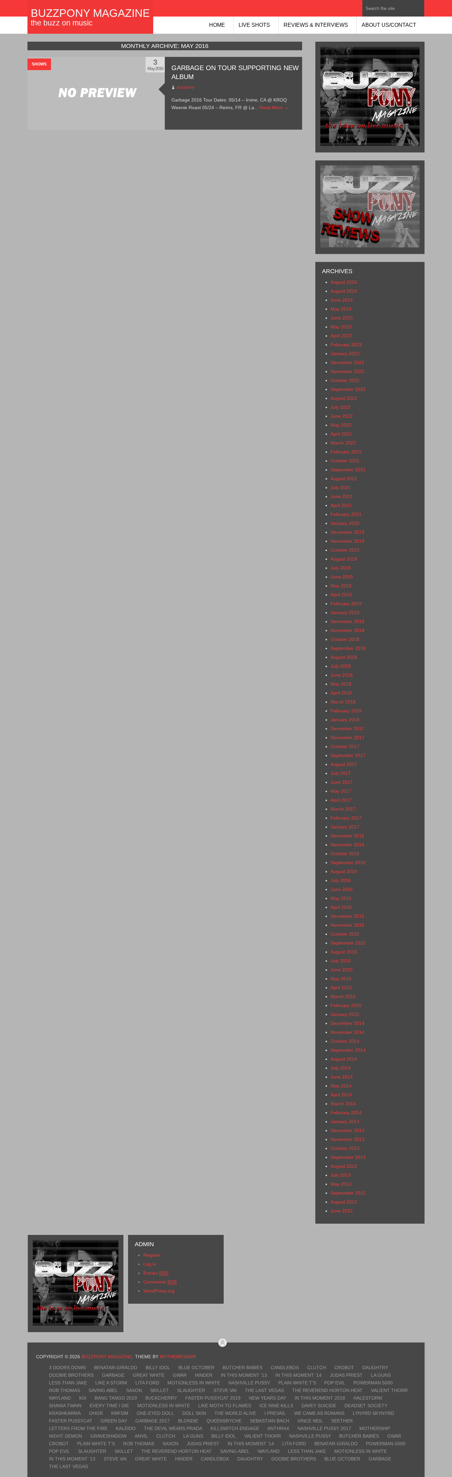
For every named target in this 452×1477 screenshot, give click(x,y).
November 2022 (347, 371)
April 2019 (341, 594)
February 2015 (346, 1005)
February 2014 (346, 1112)
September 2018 (348, 648)
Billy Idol (158, 1367)
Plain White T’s (297, 1382)
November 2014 (347, 1032)
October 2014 (345, 1041)
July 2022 (341, 407)
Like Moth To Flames (224, 1405)
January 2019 (345, 612)
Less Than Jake (68, 1382)
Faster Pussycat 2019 (213, 1398)
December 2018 (347, 621)
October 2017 (345, 746)
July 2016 (341, 880)
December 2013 (347, 1130)
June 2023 (342, 317)
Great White (148, 1375)
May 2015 (341, 978)
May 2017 (341, 791)
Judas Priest (346, 1375)
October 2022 (345, 380)
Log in (149, 1264)
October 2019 (345, 550)
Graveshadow (108, 1436)
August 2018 (344, 657)
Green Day (114, 1420)
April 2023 (341, 335)
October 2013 (345, 1148)
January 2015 (345, 1014)
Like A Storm (111, 1382)
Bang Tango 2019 (116, 1398)
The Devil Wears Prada (173, 1428)
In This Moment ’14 (298, 1375)
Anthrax (278, 1428)
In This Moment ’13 (244, 1375)
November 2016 (347, 844)
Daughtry (375, 1367)
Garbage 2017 (152, 1420)
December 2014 (347, 1023)
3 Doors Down (67, 1367)
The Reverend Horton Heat (327, 1390)
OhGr (96, 1413)
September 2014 (348, 1050)
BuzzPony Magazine (90, 13)
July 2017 (341, 773)
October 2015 (345, 934)
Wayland (60, 1398)
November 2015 (347, 925)
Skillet (159, 1390)
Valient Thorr (389, 1390)
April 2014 (341, 1094)
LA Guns (381, 1375)
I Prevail (275, 1413)
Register (152, 1255)
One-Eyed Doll (155, 1413)
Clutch (316, 1367)
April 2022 (341, 434)
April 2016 (341, 907)
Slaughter (191, 1390)
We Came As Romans (319, 1413)
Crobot (344, 1367)
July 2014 (341, 1068)
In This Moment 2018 (319, 1398)
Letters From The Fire (78, 1428)
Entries (155, 1273)
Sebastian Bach (269, 1420)
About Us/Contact (389, 25)
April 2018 (341, 693)
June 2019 (342, 576)
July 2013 (341, 1175)
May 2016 (341, 898)
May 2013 (341, 1184)
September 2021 (348, 469)
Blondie (188, 1420)
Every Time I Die (109, 1405)
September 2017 (348, 755)
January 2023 (345, 353)
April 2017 (341, 800)
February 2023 (346, 344)
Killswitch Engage (234, 1428)
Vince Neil (310, 1420)
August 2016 (344, 871)
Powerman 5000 (373, 1382)
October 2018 (345, 639)
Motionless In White (193, 1382)
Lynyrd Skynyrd (373, 1413)
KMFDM (119, 1413)
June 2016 (342, 889)
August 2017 (344, 764)
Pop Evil (334, 1382)
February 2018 (346, 710)
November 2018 (347, 630)
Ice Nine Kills (276, 1405)
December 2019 (347, 532)
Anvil (141, 1436)
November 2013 (347, 1139)
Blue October (196, 1367)
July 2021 (341, 487)
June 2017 (342, 782)
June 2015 (342, 969)
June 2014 (342, 1076)
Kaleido (126, 1428)
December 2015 (347, 916)
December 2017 (347, 728)
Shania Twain (65, 1405)
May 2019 (341, 585)
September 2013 (348, 1157)
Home (217, 25)
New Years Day (267, 1398)
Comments (160, 1282)
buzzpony (186, 87)
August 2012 (344, 1201)
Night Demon (65, 1436)
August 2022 (344, 398)
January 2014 (345, 1121)
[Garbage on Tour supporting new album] (96, 93)
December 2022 (347, 362)
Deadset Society (365, 1405)
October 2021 (345, 460)
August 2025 (344, 291)
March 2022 (343, 442)
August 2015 (344, 951)
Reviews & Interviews (316, 25)
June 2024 (342, 300)
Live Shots (254, 25)
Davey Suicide (318, 1405)
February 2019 (346, 603)
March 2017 (343, 809)
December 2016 (347, 835)
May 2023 (341, 326)
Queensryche (224, 1420)
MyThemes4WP (177, 1356)
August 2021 (344, 478)
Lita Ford (147, 1382)
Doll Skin (194, 1413)
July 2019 (341, 567)
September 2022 (348, 389)
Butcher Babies (242, 1367)
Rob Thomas (64, 1390)
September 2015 (348, 943)
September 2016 (348, 862)
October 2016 (345, 853)
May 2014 (341, 1085)
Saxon (134, 1390)
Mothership (374, 1428)
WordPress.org (159, 1290)
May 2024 (341, 309)
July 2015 (341, 960)
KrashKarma (65, 1413)
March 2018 (343, 701)
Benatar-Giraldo (115, 1367)
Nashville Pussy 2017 (324, 1428)
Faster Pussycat (70, 1420)
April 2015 (341, 987)
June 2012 (342, 1210)
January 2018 (345, 719)
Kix (82, 1398)
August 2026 (344, 282)
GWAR (180, 1375)
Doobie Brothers (71, 1375)
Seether (342, 1420)
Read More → (274, 107)
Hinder (203, 1375)
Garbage (113, 1375)
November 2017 (347, 737)
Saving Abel (103, 1390)
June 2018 (342, 675)
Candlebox (285, 1367)
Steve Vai (225, 1390)
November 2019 (347, 541)
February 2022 (346, 451)
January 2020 (345, 523)
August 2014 (344, 1059)
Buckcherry (161, 1398)
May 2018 (341, 684)
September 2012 (348, 1193)
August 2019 (344, 559)
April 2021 (341, 505)
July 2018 (341, 666)
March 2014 (343, 1103)
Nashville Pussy (249, 1382)
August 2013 (344, 1166)
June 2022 (342, 416)
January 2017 (345, 826)
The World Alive (235, 1413)
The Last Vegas (264, 1390)
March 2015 (343, 996)
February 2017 (346, 818)
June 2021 (342, 496)
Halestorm (367, 1398)
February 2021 (346, 514)
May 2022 (341, 425)
